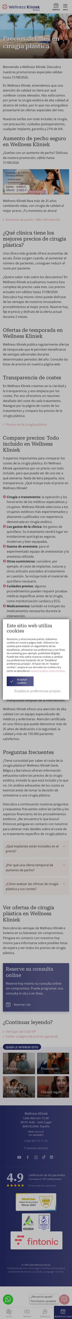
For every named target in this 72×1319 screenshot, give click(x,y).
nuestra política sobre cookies (48, 671)
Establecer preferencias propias (37, 691)
